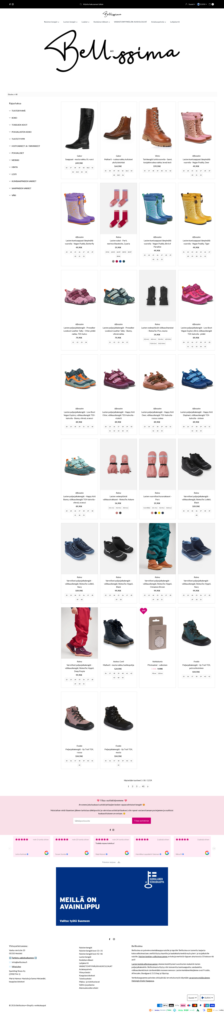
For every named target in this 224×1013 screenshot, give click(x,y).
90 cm (154, 673)
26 (196, 171)
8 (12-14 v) (161, 343)
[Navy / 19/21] (120, 261)
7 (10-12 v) (153, 343)
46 (123, 175)
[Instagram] (13, 4)
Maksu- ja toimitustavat (89, 982)
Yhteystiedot (84, 972)
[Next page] (148, 786)
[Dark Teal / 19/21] (123, 261)
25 (192, 171)
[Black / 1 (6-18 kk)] (155, 513)
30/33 (124, 252)
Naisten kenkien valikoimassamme (153, 956)
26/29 (118, 252)
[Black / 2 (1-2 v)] (120, 513)
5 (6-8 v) (160, 339)
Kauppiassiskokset (87, 975)
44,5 (118, 175)
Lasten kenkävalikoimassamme (145, 964)
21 (183, 252)
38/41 (118, 256)
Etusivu (10, 94)
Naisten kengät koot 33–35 (91, 951)
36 (196, 511)
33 (196, 346)
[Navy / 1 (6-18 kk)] (162, 513)
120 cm (160, 673)
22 (188, 252)
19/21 (107, 252)
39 (79, 168)
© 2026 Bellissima (17, 1005)
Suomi (191, 4)
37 (71, 168)
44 (86, 172)
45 (123, 677)
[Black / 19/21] (113, 261)
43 (82, 172)
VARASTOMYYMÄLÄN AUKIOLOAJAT (130, 22)
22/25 (113, 252)
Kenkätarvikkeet (101, 22)
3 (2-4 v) (146, 339)
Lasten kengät (69, 22)
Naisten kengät (51, 22)
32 (201, 175)
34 (201, 346)
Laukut (85, 22)
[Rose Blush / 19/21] (117, 261)
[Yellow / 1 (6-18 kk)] (159, 513)
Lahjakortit (175, 22)
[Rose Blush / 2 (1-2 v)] (117, 513)
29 (209, 171)
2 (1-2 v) (111, 508)
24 (188, 171)
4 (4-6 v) (153, 339)
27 (201, 171)
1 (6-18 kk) (146, 508)
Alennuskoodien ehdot (88, 988)
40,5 (88, 168)
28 (205, 171)
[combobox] (112, 4)
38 (75, 168)
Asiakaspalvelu (158, 22)
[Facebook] (9, 4)
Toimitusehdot (85, 978)
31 (196, 175)
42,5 (77, 172)
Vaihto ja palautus (86, 985)
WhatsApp (16, 966)
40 (83, 168)
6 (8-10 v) (168, 339)
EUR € (203, 4)
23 (183, 171)
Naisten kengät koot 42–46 (91, 954)
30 (192, 175)
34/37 (129, 252)
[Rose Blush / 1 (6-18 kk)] (152, 513)
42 (73, 172)
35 (66, 168)
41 (92, 168)
